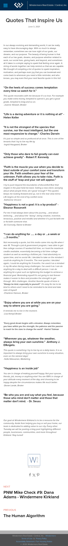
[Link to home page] (19, 5)
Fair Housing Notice (44, 541)
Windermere (51, 536)
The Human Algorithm (24, 515)
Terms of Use (26, 538)
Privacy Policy (41, 538)
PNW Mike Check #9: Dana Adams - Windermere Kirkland (31, 495)
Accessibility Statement (25, 541)
